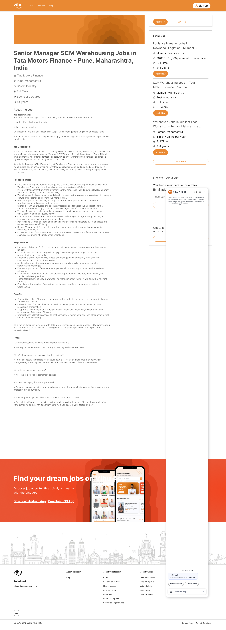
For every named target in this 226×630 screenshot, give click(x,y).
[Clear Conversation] (195, 192)
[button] (201, 5)
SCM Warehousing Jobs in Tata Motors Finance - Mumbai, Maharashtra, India (174, 85)
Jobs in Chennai (146, 594)
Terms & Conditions (203, 623)
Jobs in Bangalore (147, 582)
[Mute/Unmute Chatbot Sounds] (200, 192)
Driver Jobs (107, 594)
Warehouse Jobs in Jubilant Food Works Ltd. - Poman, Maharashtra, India (176, 124)
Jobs (31, 6)
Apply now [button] (160, 22)
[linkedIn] (16, 613)
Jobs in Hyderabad (147, 578)
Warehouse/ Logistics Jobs (113, 603)
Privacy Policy (187, 623)
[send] (202, 591)
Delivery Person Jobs (111, 582)
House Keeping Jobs (111, 599)
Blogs (51, 6)
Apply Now (160, 74)
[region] (187, 391)
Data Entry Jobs (109, 590)
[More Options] (171, 591)
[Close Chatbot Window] (204, 192)
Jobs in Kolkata (146, 586)
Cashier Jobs (108, 578)
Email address (162, 189)
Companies (41, 6)
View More (181, 161)
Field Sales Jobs (109, 586)
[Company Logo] (18, 5)
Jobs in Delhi (145, 590)
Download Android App (30, 501)
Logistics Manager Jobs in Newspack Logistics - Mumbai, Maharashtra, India (174, 46)
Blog (68, 578)
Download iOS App (61, 501)
